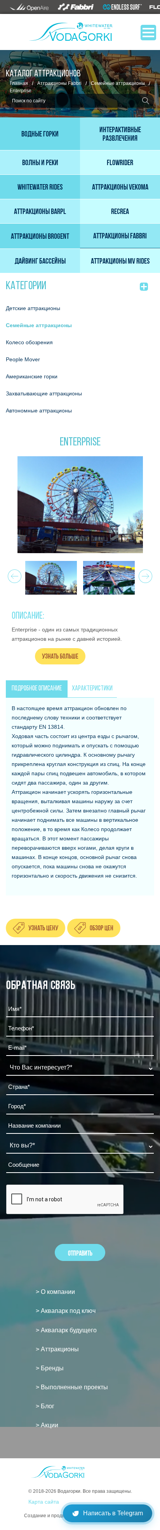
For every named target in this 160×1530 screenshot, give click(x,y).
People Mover (23, 359)
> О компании (55, 1292)
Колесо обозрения (29, 342)
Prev (13, 574)
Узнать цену (43, 928)
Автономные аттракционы (39, 410)
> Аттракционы (57, 1349)
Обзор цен (101, 928)
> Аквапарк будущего (66, 1330)
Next (144, 574)
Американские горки (31, 376)
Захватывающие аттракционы (44, 393)
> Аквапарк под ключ (66, 1310)
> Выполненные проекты (72, 1387)
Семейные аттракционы (118, 83)
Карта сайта (43, 1502)
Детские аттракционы (33, 308)
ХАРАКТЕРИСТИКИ (92, 688)
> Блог (45, 1406)
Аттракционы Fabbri (59, 83)
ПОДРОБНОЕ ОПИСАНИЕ (37, 688)
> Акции (47, 1425)
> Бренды (50, 1368)
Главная (19, 83)
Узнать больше (60, 656)
